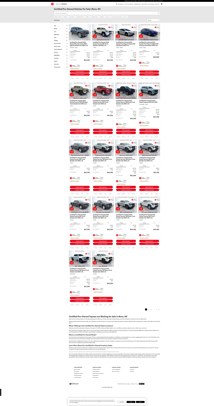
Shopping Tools (137, 4)
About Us (157, 4)
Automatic (72, 16)
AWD (88, 16)
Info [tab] (85, 50)
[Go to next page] (159, 323)
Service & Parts (144, 4)
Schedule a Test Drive (79, 74)
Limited (102, 16)
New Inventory (77, 383)
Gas (125, 16)
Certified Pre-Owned (78, 387)
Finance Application (116, 383)
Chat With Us (80, 77)
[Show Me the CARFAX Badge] (102, 65)
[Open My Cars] (161, 4)
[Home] (52, 4)
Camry (108, 16)
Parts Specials (95, 389)
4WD (65, 16)
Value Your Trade (115, 385)
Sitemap (132, 397)
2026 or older (58, 16)
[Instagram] (143, 398)
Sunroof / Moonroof (117, 16)
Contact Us (132, 383)
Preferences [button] (76, 402)
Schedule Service (96, 383)
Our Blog (132, 385)
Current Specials (77, 391)
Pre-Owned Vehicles (128, 4)
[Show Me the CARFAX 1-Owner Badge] (79, 65)
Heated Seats (80, 16)
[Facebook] (140, 398)
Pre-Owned (76, 385)
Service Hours (95, 391)
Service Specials (96, 385)
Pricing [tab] (75, 50)
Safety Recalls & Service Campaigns (124, 397)
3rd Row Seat (94, 16)
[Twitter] (141, 398)
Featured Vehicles (77, 389)
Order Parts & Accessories (98, 387)
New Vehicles (121, 4)
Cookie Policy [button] (99, 401)
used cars (138, 351)
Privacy (136, 397)
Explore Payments (80, 71)
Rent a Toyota (151, 4)
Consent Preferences (0, 392)
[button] (80, 47)
